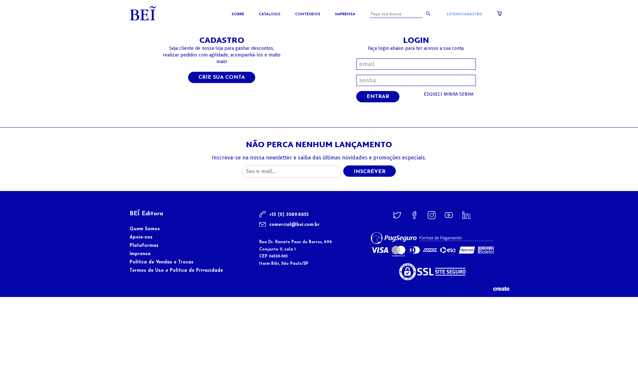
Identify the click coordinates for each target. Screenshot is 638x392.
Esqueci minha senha (449, 94)
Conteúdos (307, 14)
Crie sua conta (221, 77)
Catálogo (269, 14)
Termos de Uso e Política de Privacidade (176, 270)
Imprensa (345, 14)
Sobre (238, 14)
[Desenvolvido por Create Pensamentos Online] (501, 288)
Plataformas (144, 245)
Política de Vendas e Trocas (161, 262)
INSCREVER (369, 171)
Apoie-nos (141, 237)
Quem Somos (145, 229)
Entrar (378, 96)
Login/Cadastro (464, 14)
